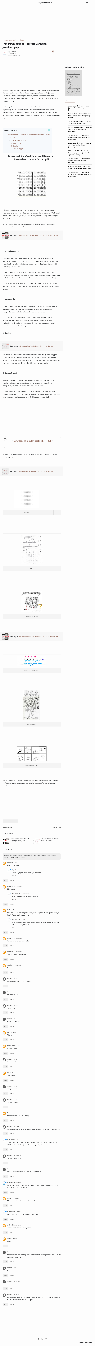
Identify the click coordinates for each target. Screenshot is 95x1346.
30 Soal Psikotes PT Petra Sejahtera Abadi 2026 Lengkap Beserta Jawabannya (79, 160)
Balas (5, 880)
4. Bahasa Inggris (17, 149)
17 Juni (14, 1113)
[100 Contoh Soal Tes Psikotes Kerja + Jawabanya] (5, 349)
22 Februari (17, 1281)
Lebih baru (55, 827)
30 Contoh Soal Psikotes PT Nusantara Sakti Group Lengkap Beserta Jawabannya (80, 129)
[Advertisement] (47, 22)
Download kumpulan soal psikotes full (32, 440)
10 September (18, 938)
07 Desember (18, 965)
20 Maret (16, 1169)
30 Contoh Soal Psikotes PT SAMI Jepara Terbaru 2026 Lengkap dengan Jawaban (79, 108)
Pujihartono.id (45, 2)
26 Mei (15, 1086)
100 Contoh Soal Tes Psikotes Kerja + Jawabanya (36, 346)
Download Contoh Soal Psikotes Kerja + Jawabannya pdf (38, 235)
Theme (81, 1342)
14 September (18, 951)
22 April (20, 910)
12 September (25, 893)
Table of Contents (11, 130)
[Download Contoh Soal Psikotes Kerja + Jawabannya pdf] (5, 238)
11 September (18, 886)
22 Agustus (17, 862)
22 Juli (19, 1225)
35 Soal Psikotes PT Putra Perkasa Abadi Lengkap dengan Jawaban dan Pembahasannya (79, 137)
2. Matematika (16, 143)
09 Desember (17, 1155)
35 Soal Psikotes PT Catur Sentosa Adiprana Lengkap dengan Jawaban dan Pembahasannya (80, 174)
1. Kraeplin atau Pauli (18, 140)
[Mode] (87, 2)
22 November (17, 1252)
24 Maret (20, 1045)
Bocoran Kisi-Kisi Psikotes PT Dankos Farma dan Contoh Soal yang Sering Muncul (79, 116)
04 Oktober (14, 1238)
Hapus (12, 880)
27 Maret (19, 1211)
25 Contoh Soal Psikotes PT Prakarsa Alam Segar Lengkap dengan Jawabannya (79, 145)
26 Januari (13, 1032)
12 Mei (12, 1072)
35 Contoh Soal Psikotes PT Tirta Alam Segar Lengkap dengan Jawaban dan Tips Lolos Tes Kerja (80, 153)
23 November (17, 1267)
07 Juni (15, 1099)
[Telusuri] (91, 2)
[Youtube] (46, 1339)
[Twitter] (42, 1339)
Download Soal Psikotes (10, 821)
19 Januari (16, 1294)
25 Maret (17, 1198)
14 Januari (16, 978)
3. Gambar (15, 146)
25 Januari (16, 1019)
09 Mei (15, 1059)
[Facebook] (38, 1339)
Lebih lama (8, 827)
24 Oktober (16, 1126)
